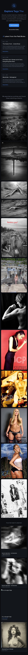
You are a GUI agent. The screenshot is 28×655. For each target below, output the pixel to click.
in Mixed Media (4, 619)
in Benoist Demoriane (6, 555)
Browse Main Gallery (14, 29)
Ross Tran (5, 618)
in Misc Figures (4, 650)
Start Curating (14, 25)
